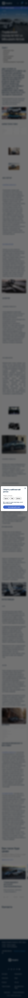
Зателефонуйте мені (14, 507)
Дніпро (18, 498)
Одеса (6, 498)
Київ (12, 498)
